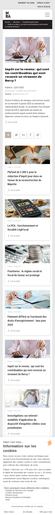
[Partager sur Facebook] (30, 135)
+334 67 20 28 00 (43, 7)
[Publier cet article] (16, 135)
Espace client (43, 3)
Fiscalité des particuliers (30, 22)
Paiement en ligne (26, 3)
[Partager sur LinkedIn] (23, 135)
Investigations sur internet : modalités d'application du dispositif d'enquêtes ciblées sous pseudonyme (26, 421)
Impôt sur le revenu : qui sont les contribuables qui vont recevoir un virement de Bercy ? (26, 370)
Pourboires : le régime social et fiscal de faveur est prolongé (24, 273)
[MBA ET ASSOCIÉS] (8, 15)
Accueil (7, 22)
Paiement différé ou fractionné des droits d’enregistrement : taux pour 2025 (27, 320)
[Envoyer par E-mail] (37, 135)
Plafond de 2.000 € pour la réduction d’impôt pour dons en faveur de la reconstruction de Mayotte (24, 178)
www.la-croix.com (20, 94)
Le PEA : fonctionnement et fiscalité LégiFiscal (22, 227)
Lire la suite (12, 122)
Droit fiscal (16, 22)
